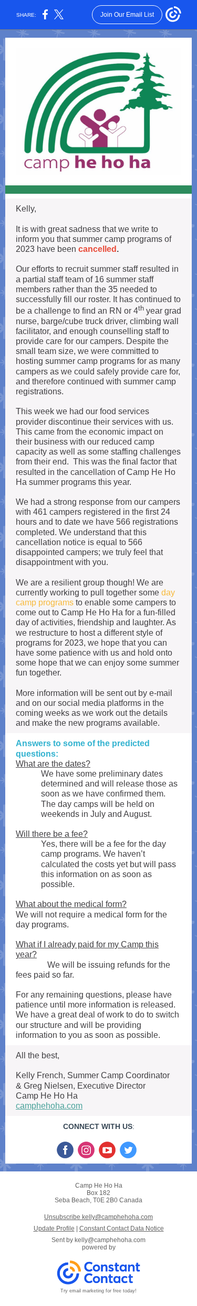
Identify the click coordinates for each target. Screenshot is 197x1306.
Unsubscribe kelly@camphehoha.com (98, 1217)
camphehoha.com (49, 1105)
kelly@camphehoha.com (110, 1240)
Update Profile (54, 1228)
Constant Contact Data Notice (121, 1228)
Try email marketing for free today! (98, 1290)
